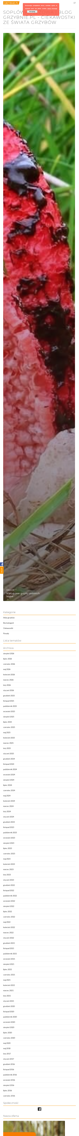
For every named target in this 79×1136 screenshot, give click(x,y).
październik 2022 (10, 896)
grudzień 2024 (9, 759)
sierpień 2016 (8, 1085)
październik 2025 (10, 706)
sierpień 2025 (8, 716)
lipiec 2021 (7, 969)
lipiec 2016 (7, 1090)
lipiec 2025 (7, 722)
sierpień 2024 (8, 780)
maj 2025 (6, 732)
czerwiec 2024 (9, 790)
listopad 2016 (8, 1069)
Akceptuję (32, 11)
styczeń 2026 (8, 690)
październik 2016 (10, 1075)
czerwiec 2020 (9, 1038)
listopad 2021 (8, 948)
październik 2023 (10, 832)
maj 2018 (6, 1048)
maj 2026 (6, 669)
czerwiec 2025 (9, 727)
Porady (6, 633)
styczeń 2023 (8, 880)
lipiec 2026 (7, 659)
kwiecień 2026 (9, 674)
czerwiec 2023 (9, 853)
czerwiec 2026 (9, 664)
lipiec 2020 (7, 1032)
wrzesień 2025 (9, 711)
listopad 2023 (8, 827)
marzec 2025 (8, 743)
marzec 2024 (8, 806)
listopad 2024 (8, 764)
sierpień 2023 (8, 843)
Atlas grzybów (9, 617)
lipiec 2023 (7, 848)
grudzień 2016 (9, 1064)
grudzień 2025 (9, 695)
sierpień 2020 (8, 1027)
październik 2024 (10, 769)
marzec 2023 (8, 869)
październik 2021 (10, 953)
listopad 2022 (8, 890)
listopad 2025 (8, 701)
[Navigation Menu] (75, 3)
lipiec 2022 (7, 911)
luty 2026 (7, 685)
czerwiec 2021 (9, 974)
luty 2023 (7, 874)
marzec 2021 (8, 990)
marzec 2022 (8, 932)
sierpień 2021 (8, 964)
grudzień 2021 (9, 943)
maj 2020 (6, 1043)
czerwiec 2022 (9, 917)
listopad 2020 (8, 1011)
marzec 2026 (8, 680)
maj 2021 (6, 980)
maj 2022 (6, 922)
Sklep (2, 570)
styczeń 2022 (8, 938)
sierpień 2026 (8, 653)
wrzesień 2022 (9, 901)
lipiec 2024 (7, 785)
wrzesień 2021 (9, 959)
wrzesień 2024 (9, 774)
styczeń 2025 (8, 753)
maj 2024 (6, 795)
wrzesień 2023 (9, 838)
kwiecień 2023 (9, 864)
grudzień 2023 (9, 822)
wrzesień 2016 (9, 1080)
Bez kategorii (8, 623)
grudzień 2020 (9, 1006)
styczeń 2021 (8, 1001)
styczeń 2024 (8, 817)
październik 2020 (10, 1017)
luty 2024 (7, 811)
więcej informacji (52, 8)
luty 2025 (7, 748)
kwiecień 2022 (9, 927)
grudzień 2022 (9, 885)
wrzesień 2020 (9, 1022)
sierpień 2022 (8, 906)
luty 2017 (7, 1053)
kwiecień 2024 (9, 801)
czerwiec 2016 (9, 1096)
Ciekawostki (10, 590)
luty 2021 (7, 996)
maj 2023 (6, 859)
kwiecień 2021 (9, 985)
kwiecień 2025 (9, 738)
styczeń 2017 (8, 1059)
